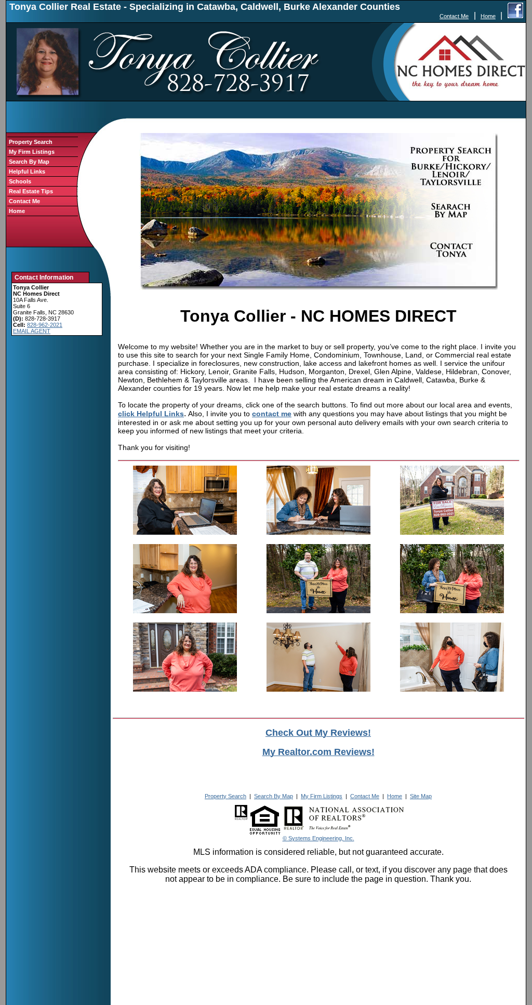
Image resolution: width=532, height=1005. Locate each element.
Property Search (30, 142)
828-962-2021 (44, 325)
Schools (20, 181)
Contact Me (454, 16)
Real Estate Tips (31, 191)
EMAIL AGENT (31, 331)
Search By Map (29, 161)
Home (488, 16)
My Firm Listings (32, 152)
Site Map (421, 796)
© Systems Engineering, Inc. (318, 838)
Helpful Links (27, 171)
